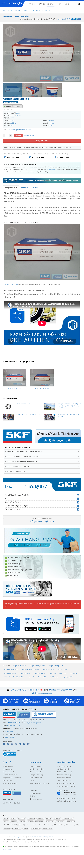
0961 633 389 (13, 157)
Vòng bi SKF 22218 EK (11, 284)
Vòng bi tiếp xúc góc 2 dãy (11, 669)
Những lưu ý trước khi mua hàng (39, 783)
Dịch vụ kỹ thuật (7, 780)
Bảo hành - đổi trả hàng (37, 769)
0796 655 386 (63, 157)
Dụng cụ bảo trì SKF (67, 677)
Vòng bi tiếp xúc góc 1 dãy (56, 666)
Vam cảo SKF (33, 825)
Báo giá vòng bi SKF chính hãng (12, 777)
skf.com (33, 796)
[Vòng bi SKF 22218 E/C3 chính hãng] (42, 377)
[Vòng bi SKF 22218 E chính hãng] (15, 377)
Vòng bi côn (13, 818)
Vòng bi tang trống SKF (10, 673)
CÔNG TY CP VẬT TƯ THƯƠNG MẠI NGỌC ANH (43, 837)
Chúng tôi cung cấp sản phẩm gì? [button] (15, 471)
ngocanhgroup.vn (36, 799)
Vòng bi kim (62, 673)
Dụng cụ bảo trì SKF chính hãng (66, 783)
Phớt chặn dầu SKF (18, 677)
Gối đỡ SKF (7, 677)
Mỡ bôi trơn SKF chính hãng (65, 772)
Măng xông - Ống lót (39, 821)
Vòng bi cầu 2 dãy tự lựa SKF (37, 666)
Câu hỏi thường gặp (35, 772)
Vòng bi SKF (25, 828)
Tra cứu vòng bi (7, 828)
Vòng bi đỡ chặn (57, 818)
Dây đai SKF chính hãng (64, 775)
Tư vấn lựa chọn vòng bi (10, 783)
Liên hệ (67, 4)
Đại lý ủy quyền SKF (8, 766)
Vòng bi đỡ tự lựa (31, 818)
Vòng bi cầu (6, 818)
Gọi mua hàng (43, 141)
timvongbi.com (36, 793)
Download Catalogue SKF (10, 775)
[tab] (42, 451)
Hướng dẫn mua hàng (29, 135)
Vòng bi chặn (48, 818)
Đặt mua (19, 135)
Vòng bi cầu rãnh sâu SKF (20, 666)
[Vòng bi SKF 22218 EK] (42, 252)
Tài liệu (59, 4)
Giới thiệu (41, 4)
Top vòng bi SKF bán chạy (47, 828)
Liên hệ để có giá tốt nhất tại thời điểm (19, 130)
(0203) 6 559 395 (9, 737)
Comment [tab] (35, 188)
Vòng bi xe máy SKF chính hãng (66, 786)
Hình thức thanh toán (36, 777)
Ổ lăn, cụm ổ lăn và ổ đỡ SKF (24, 404)
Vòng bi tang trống (21, 818)
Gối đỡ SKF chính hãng (63, 769)
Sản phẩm (50, 4)
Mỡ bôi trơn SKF (42, 677)
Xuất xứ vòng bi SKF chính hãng (66, 801)
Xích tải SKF (14, 825)
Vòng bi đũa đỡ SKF (25, 673)
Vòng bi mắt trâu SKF (39, 673)
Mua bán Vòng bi (16, 837)
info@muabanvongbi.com (42, 521)
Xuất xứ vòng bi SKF (52, 825)
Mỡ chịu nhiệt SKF (49, 821)
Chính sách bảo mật (36, 766)
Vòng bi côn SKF (62, 669)
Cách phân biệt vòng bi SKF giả (66, 798)
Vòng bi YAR (52, 673)
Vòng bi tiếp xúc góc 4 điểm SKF (30, 669)
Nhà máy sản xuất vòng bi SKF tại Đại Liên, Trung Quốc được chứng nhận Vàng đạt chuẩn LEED (69, 406)
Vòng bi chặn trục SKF (48, 669)
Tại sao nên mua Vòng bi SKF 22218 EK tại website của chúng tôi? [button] (24, 451)
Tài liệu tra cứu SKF (8, 772)
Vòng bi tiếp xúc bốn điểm (68, 818)
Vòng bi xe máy (73, 673)
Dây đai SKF (6, 825)
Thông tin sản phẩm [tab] (11, 188)
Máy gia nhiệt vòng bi (23, 825)
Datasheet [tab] (24, 188)
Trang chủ (32, 4)
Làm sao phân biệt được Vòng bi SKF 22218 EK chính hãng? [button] (22, 456)
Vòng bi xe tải (30, 677)
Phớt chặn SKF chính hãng (64, 777)
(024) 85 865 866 (9, 731)
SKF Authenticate (50, 169)
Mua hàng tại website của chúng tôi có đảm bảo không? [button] (21, 461)
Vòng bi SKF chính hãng (64, 766)
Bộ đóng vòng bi (42, 825)
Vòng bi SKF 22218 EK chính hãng (16, 17)
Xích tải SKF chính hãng (64, 780)
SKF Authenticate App (35, 828)
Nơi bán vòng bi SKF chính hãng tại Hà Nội (28, 414)
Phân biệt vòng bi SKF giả (64, 825)
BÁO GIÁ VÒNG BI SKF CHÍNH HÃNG (25, 690)
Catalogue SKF (75, 825)
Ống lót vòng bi (54, 677)
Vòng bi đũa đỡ (40, 818)
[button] (79, 4)
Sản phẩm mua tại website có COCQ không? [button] (18, 466)
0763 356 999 (38, 157)
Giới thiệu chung (7, 769)
